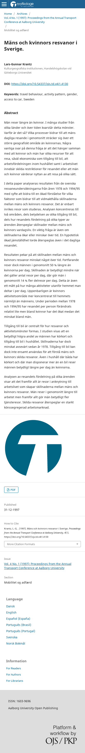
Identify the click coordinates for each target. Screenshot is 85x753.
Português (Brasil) (18, 625)
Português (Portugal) (20, 631)
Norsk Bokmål (15, 643)
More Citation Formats (21, 544)
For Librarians (14, 681)
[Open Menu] (4, 4)
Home (8, 13)
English (11, 612)
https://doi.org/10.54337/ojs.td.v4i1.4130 (39, 84)
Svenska (11, 637)
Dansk (10, 606)
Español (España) (18, 619)
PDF (12, 490)
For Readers (13, 668)
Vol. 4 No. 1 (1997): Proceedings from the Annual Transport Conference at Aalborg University (40, 20)
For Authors (13, 674)
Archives (22, 13)
